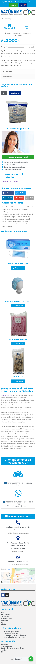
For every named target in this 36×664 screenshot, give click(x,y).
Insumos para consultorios (21, 33)
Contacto (4, 620)
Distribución (5, 614)
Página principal (9, 28)
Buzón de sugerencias (11, 631)
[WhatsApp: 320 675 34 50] (18, 557)
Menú (26, 28)
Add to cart (15, 93)
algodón (31, 47)
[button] (8, 193)
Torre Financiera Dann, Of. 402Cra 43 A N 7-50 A (18, 545)
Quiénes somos (6, 618)
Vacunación (5, 616)
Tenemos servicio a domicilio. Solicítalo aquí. (19, 483)
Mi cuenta (4, 644)
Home (9, 33)
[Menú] (26, 25)
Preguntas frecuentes (11, 633)
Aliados (3, 624)
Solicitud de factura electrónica (14, 637)
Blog (2, 622)
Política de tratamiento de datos (15, 635)
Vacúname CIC (7, 395)
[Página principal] (9, 25)
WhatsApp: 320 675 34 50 (18, 561)
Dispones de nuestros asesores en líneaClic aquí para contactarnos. (19, 503)
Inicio (3, 612)
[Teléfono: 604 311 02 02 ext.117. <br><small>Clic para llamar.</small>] (18, 522)
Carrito (3, 650)
